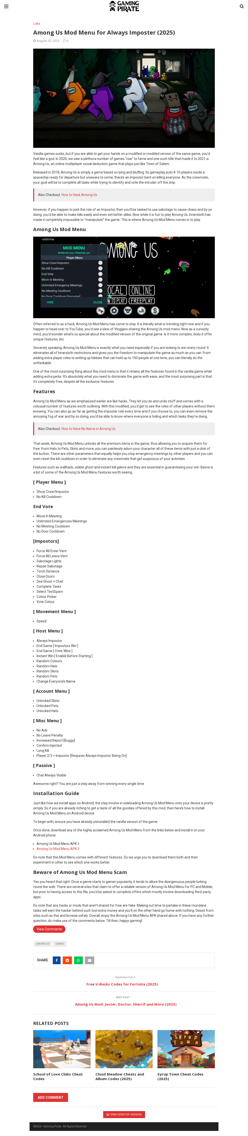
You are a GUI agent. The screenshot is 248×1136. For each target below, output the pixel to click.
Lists (36, 23)
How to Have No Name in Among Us (89, 429)
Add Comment (50, 1097)
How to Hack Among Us (79, 195)
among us (42, 943)
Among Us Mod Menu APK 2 (58, 849)
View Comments (49, 929)
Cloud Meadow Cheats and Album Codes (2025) (119, 1076)
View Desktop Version (126, 1114)
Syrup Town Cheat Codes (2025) (180, 1076)
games (59, 943)
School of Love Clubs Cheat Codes (58, 1076)
